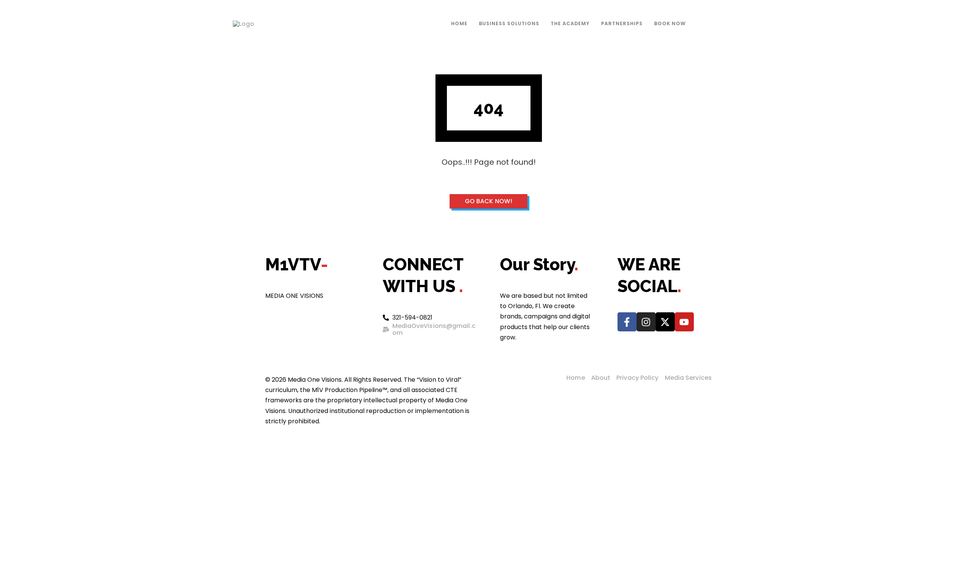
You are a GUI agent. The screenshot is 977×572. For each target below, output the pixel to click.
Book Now (670, 23)
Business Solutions (509, 23)
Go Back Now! (488, 201)
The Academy (570, 23)
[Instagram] (646, 321)
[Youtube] (684, 321)
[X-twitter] (665, 321)
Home (459, 23)
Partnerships (622, 23)
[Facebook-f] (627, 321)
